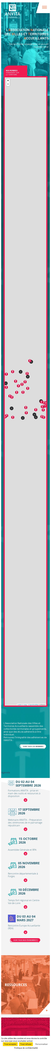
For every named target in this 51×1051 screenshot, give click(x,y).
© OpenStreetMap (33, 705)
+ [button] (8, 80)
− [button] (8, 84)
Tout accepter (10, 1044)
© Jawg (24, 705)
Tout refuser (26, 1044)
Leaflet (19, 705)
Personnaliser (41, 1044)
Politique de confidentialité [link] (26, 1048)
